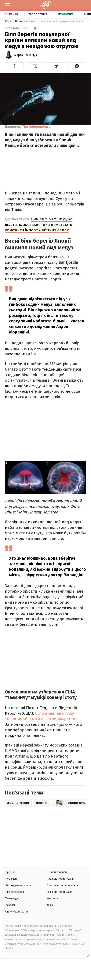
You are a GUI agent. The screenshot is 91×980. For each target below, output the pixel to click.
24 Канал (11, 14)
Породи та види (25, 21)
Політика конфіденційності (63, 885)
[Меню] (7, 5)
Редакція (11, 878)
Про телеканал (14, 891)
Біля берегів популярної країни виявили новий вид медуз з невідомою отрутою (62, 21)
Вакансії (10, 905)
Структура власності (17, 911)
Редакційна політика (18, 885)
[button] (14, 66)
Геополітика (37, 14)
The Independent (36, 127)
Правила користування (61, 878)
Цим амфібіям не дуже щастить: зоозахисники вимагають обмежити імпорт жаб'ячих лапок (38, 224)
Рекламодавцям (57, 872)
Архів (50, 905)
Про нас (10, 872)
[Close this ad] (88, 956)
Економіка (65, 14)
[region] (45, 970)
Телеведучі (12, 898)
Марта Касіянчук (25, 55)
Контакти (52, 898)
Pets (8, 21)
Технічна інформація (59, 891)
